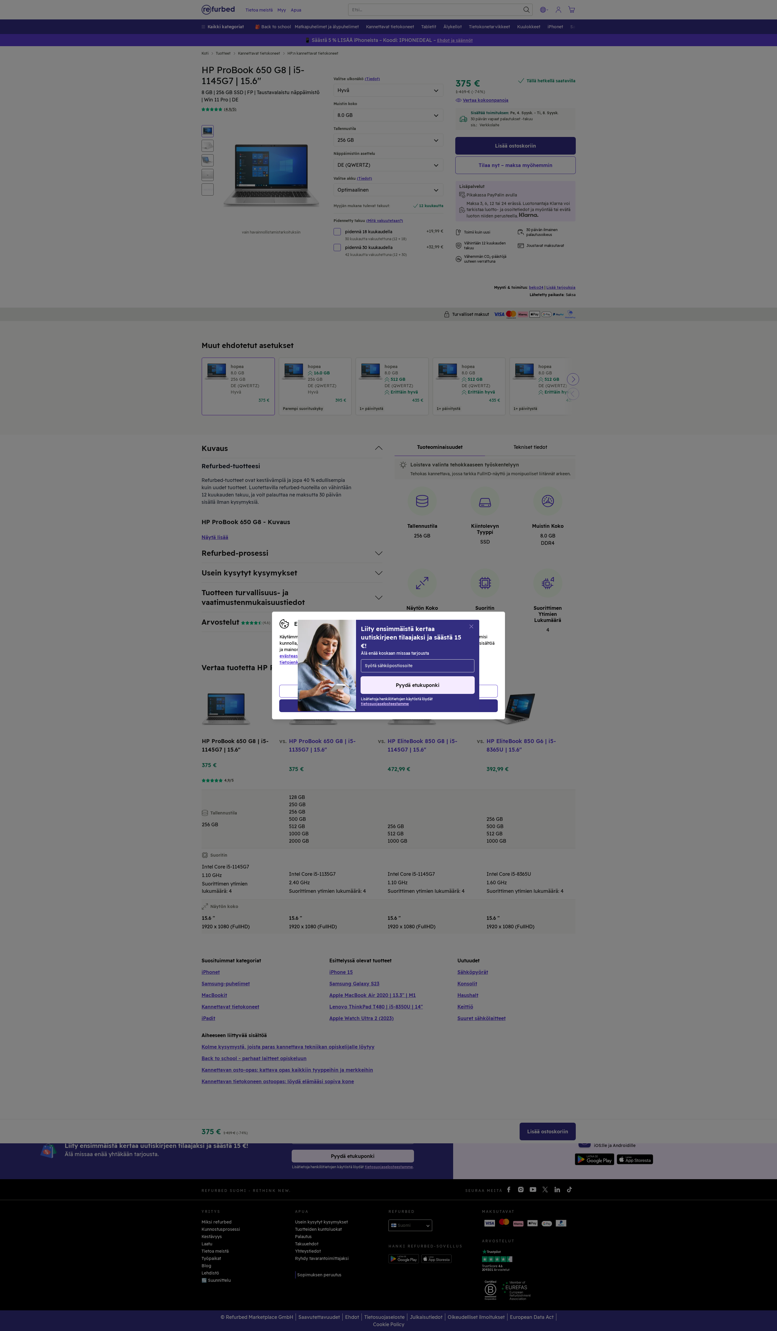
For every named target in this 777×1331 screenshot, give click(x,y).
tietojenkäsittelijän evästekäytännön (318, 662)
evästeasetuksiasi (298, 656)
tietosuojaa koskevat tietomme (391, 656)
